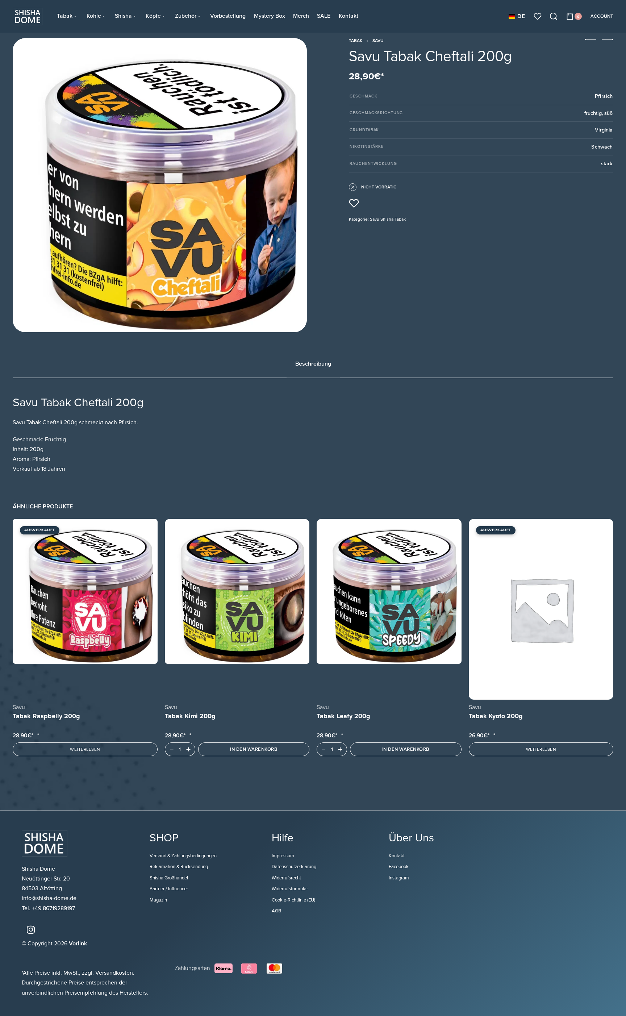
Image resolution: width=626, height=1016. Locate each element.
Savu (378, 40)
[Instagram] (31, 930)
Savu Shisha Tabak (388, 219)
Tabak (355, 40)
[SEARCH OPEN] (554, 16)
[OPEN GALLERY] (160, 185)
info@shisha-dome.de (50, 898)
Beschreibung (313, 363)
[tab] (313, 364)
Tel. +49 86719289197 (48, 908)
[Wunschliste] (538, 16)
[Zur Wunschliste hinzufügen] (354, 203)
